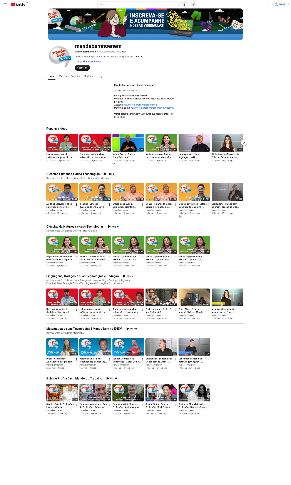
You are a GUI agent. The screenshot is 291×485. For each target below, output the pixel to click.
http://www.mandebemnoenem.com (139, 105)
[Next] (244, 143)
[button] (119, 116)
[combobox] (139, 4)
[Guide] (5, 4)
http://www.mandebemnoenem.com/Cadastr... (151, 108)
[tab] (51, 76)
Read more (119, 117)
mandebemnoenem (54, 210)
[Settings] (268, 4)
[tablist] (145, 76)
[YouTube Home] (17, 4)
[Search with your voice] (194, 4)
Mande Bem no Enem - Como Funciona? (134, 85)
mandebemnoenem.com (89, 61)
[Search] (183, 4)
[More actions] (77, 155)
